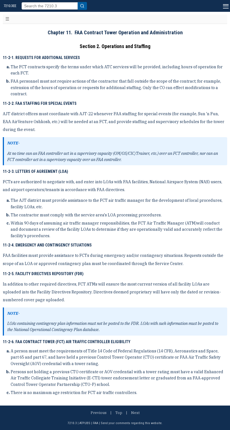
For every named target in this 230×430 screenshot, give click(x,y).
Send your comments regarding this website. (131, 423)
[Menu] (225, 6)
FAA (95, 423)
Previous (99, 412)
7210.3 (72, 423)
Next (135, 412)
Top (118, 412)
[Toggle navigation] (7, 19)
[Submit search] (82, 6)
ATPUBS (84, 423)
